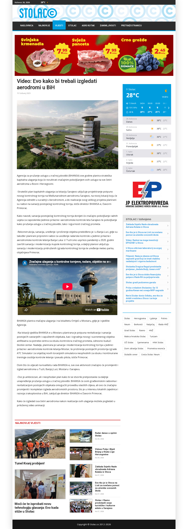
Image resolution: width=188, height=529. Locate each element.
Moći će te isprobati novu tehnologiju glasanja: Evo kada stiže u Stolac (36, 507)
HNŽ (151, 330)
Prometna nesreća (156, 348)
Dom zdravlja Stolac (133, 348)
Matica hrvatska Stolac (135, 336)
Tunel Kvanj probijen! (30, 463)
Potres (164, 318)
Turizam (153, 336)
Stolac (72, 25)
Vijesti (59, 25)
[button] (131, 107)
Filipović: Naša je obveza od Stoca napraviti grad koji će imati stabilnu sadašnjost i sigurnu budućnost (143, 259)
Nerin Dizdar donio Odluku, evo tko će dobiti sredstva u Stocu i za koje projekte (144, 298)
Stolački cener (130, 354)
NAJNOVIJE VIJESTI (27, 423)
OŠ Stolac (129, 342)
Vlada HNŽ (163, 324)
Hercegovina (140, 318)
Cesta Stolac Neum (150, 354)
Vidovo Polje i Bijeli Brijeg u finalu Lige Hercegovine (105, 452)
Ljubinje (153, 318)
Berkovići (138, 324)
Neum (127, 324)
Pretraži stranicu (131, 25)
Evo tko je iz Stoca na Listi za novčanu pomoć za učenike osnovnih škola (107, 486)
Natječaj (150, 324)
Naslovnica (26, 25)
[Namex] (94, 55)
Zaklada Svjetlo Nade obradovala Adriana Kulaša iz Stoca (106, 469)
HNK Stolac (158, 342)
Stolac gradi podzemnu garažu (141, 282)
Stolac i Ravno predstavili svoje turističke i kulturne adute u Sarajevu (105, 504)
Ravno (142, 330)
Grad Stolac (129, 330)
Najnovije (44, 25)
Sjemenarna (143, 342)
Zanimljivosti (108, 25)
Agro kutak (88, 25)
